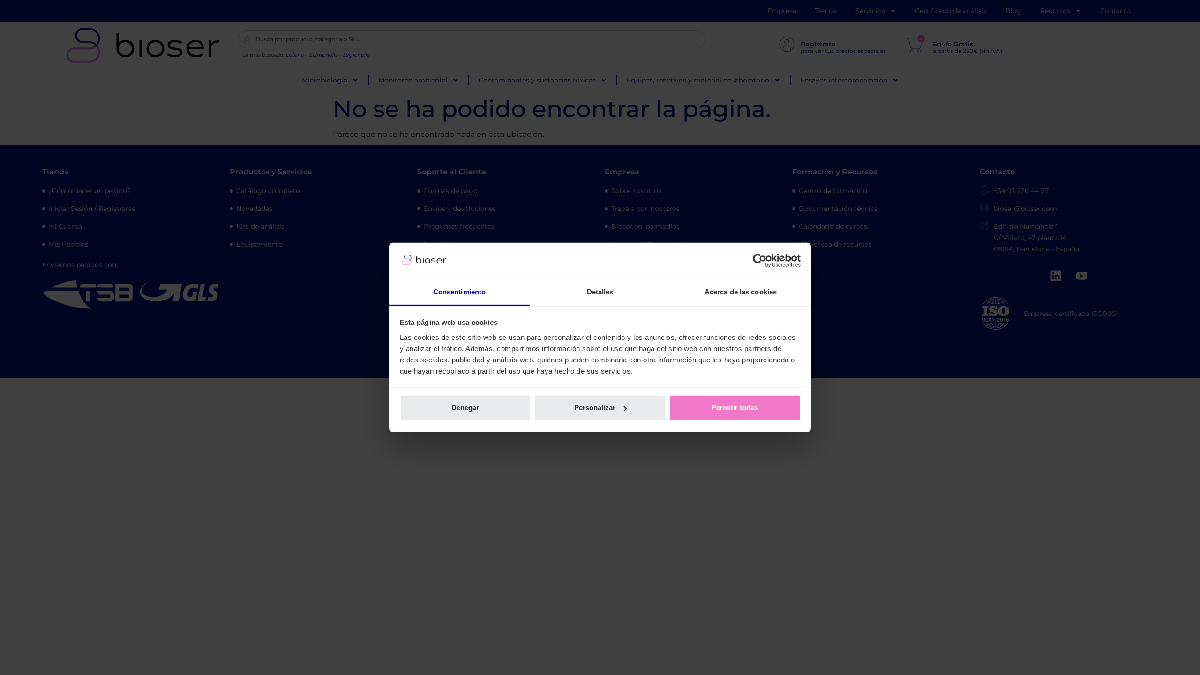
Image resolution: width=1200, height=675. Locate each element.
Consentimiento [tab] (459, 292)
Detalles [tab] (600, 292)
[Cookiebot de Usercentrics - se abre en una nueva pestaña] (760, 261)
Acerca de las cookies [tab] (741, 292)
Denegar (465, 408)
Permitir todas (735, 408)
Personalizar (594, 408)
